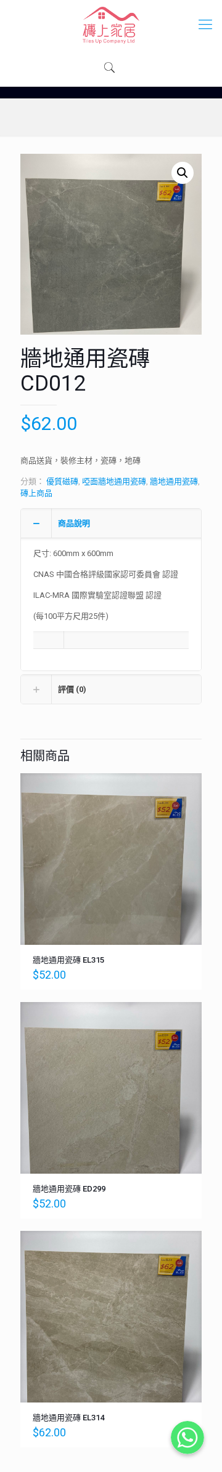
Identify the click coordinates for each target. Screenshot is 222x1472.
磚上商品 (36, 493)
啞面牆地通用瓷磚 (114, 481)
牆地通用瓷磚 (174, 481)
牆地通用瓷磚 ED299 (69, 1188)
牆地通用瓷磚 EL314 (68, 1417)
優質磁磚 (62, 481)
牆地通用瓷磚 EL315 (68, 960)
